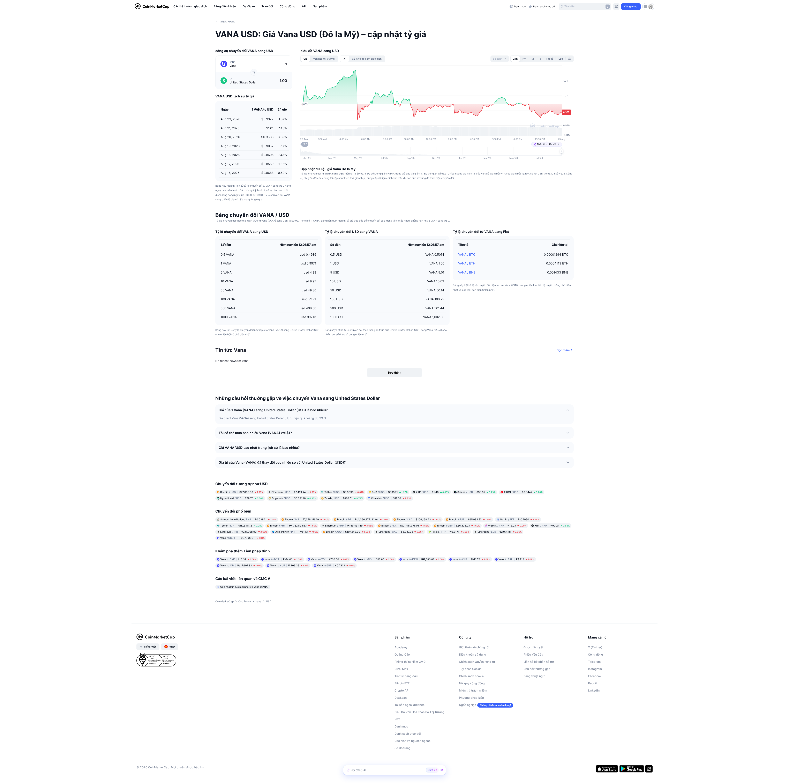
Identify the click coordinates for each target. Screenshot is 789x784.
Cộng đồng (595, 654)
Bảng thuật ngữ (534, 676)
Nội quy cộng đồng (472, 683)
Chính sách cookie (471, 676)
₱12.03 (507, 525)
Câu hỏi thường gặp (537, 669)
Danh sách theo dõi (407, 733)
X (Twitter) (595, 647)
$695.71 (390, 492)
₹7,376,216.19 (307, 519)
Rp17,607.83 (241, 565)
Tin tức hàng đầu (406, 676)
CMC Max (401, 669)
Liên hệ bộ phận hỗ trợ (539, 661)
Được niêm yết (533, 647)
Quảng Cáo (402, 654)
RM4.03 (284, 559)
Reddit (592, 683)
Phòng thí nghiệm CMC (410, 661)
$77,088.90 (241, 492)
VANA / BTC (466, 254)
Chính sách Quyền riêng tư (477, 661)
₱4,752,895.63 (293, 525)
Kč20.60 (330, 559)
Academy (400, 647)
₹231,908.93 (243, 531)
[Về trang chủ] (152, 6)
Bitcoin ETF (401, 683)
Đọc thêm (563, 350)
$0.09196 (294, 498)
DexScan (400, 697)
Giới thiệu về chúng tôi (474, 647)
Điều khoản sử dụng (472, 654)
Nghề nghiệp (467, 705)
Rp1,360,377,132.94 (363, 519)
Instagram (595, 669)
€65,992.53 (470, 519)
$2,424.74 (293, 492)
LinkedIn (594, 690)
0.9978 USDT (242, 537)
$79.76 (242, 498)
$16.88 (375, 559)
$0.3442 (523, 492)
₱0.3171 (450, 531)
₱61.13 (296, 531)
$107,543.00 (348, 531)
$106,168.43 (419, 519)
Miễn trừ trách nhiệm (473, 690)
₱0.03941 (248, 519)
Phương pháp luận (471, 697)
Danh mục (401, 726)
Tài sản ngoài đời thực (409, 705)
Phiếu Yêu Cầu (533, 654)
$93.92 (476, 492)
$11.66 (391, 498)
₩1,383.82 (423, 559)
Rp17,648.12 (241, 525)
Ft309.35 (289, 565)
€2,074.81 (500, 531)
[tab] (344, 59)
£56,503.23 (458, 525)
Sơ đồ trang (402, 748)
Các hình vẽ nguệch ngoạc (412, 740)
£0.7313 (336, 565)
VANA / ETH (466, 263)
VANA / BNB (466, 272)
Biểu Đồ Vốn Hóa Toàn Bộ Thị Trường (419, 712)
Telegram (594, 661)
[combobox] (499, 58)
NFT (397, 719)
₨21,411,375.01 (405, 525)
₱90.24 (552, 525)
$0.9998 (344, 492)
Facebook (594, 676)
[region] (340, 6)
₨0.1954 (519, 519)
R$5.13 (516, 559)
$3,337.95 (400, 531)
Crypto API (401, 690)
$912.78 (471, 559)
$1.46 (432, 492)
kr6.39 (238, 559)
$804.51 (343, 498)
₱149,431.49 (349, 525)
